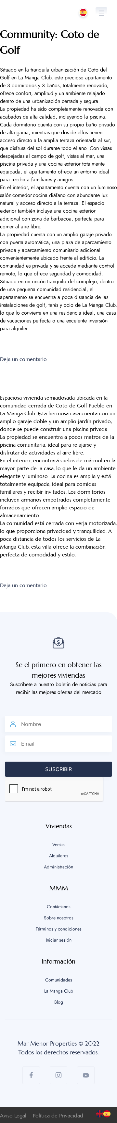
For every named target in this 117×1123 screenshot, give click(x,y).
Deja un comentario (23, 359)
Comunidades (58, 980)
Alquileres (58, 856)
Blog (58, 1002)
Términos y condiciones (59, 929)
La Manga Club (58, 991)
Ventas (58, 845)
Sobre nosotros (58, 918)
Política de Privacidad (58, 1115)
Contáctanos (59, 907)
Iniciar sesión (59, 940)
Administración (58, 867)
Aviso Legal (13, 1115)
